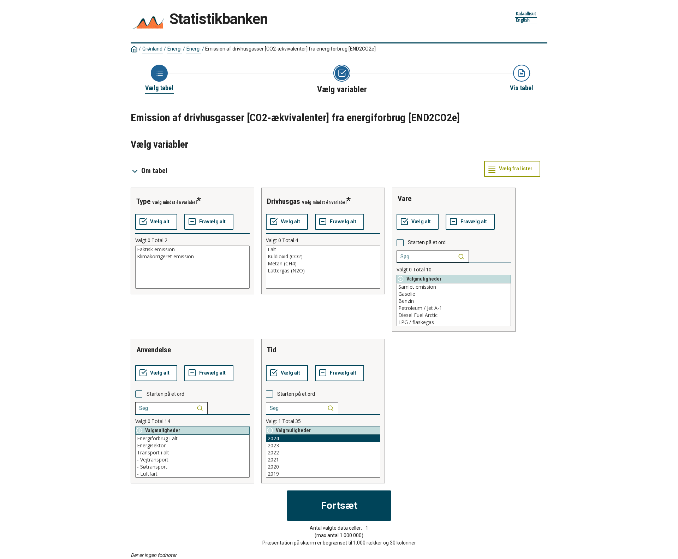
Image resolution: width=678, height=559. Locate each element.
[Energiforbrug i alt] (192, 438)
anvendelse (153, 350)
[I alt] (323, 249)
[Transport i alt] (192, 452)
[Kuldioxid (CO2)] (323, 256)
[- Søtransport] (192, 466)
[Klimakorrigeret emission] (192, 256)
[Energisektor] (192, 445)
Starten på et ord (427, 242)
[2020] (323, 466)
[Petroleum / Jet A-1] (454, 308)
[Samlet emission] (454, 286)
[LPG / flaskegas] (454, 322)
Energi (174, 49)
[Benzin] (454, 301)
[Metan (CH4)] (323, 263)
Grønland (152, 49)
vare (404, 198)
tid (271, 350)
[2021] (323, 459)
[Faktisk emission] (192, 249)
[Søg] (461, 257)
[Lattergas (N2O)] (323, 270)
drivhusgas (283, 201)
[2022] (323, 452)
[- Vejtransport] (192, 459)
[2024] (323, 438)
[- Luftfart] (192, 473)
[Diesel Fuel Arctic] (454, 315)
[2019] (323, 473)
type (143, 201)
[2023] (323, 445)
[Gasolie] (454, 294)
